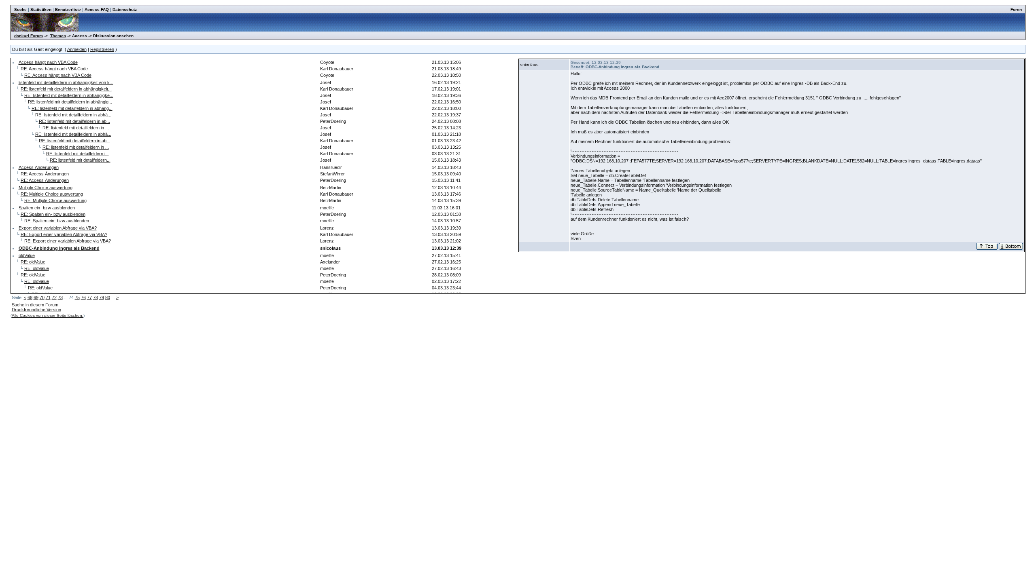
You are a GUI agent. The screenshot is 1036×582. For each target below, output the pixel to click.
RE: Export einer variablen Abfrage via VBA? (64, 234)
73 (60, 297)
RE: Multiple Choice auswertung (52, 194)
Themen (58, 36)
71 (48, 297)
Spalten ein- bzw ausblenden (47, 207)
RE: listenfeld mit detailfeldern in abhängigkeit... (66, 88)
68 (30, 297)
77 (89, 297)
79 (101, 297)
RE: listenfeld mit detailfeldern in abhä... (73, 114)
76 (83, 297)
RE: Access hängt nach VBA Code (54, 68)
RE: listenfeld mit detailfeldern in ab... (74, 121)
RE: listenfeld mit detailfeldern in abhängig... (70, 101)
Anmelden (77, 49)
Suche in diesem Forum (35, 304)
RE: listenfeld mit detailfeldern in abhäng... (72, 108)
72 (54, 297)
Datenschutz (125, 9)
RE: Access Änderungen (45, 173)
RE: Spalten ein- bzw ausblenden (53, 214)
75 (77, 297)
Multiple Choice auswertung (45, 187)
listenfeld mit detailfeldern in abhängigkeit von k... (66, 82)
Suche (20, 9)
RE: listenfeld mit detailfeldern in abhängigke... (68, 95)
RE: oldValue (33, 261)
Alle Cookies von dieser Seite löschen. (47, 315)
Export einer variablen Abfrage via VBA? (58, 228)
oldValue (27, 255)
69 (36, 297)
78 (95, 297)
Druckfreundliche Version (36, 309)
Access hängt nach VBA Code (48, 62)
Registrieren (102, 49)
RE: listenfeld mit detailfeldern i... (77, 153)
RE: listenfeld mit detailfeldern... (80, 160)
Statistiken (40, 9)
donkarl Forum (28, 36)
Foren (1016, 9)
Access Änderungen (39, 167)
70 (42, 297)
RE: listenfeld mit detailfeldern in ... (75, 127)
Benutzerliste (68, 9)
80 (107, 297)
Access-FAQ (97, 9)
